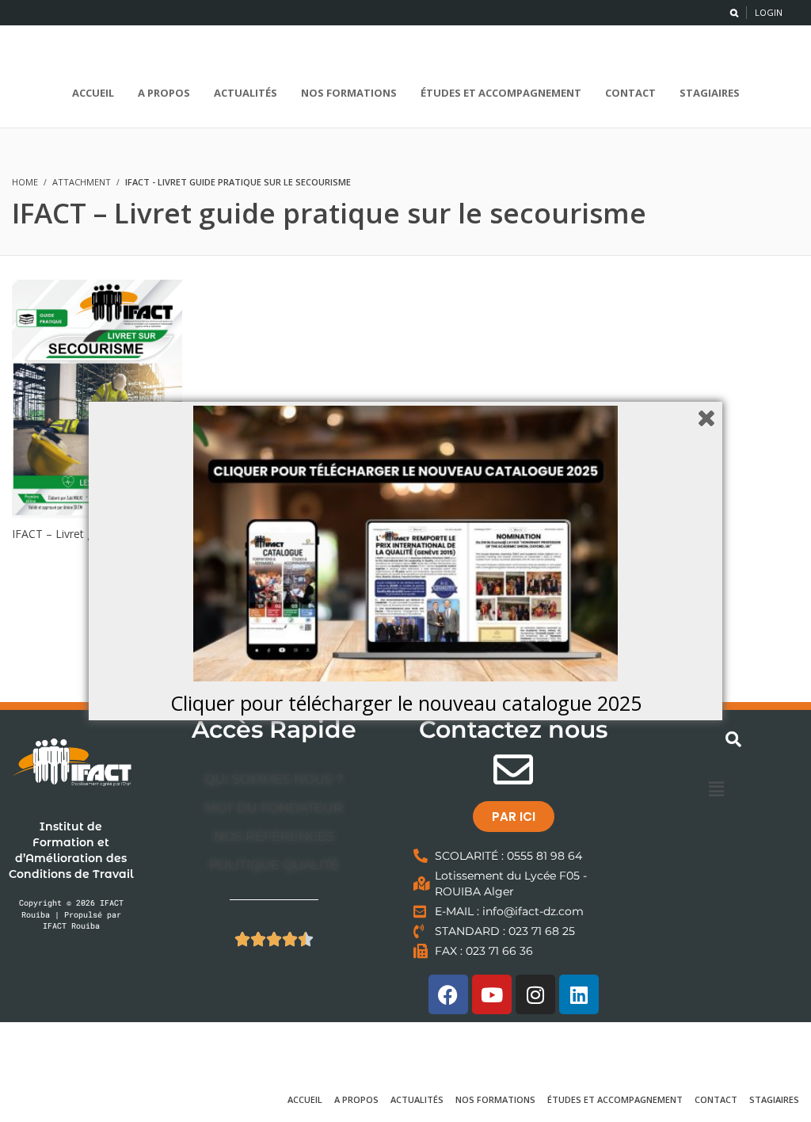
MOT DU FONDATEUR (273, 807)
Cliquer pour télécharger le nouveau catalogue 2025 (406, 702)
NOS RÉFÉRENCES (274, 836)
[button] (715, 788)
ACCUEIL (304, 1099)
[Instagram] (535, 994)
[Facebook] (448, 994)
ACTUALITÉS (417, 1099)
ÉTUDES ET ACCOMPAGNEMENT (615, 1099)
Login (768, 12)
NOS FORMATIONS (495, 1099)
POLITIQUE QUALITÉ (274, 864)
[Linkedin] (579, 994)
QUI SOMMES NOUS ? (273, 779)
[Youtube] (492, 994)
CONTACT (716, 1099)
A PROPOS (356, 1099)
